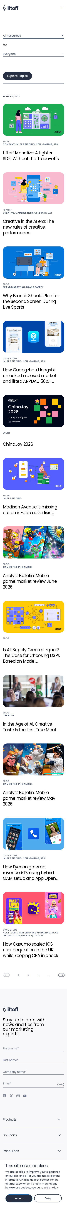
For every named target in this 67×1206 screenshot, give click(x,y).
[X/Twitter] (11, 1095)
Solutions (10, 1135)
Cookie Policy (49, 1187)
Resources (11, 1151)
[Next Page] (61, 975)
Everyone (9, 54)
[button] (62, 7)
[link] (6, 975)
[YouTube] (24, 1095)
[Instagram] (18, 1095)
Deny (48, 1198)
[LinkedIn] (4, 1095)
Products (10, 1119)
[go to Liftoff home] (10, 8)
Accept (18, 1198)
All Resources (12, 36)
